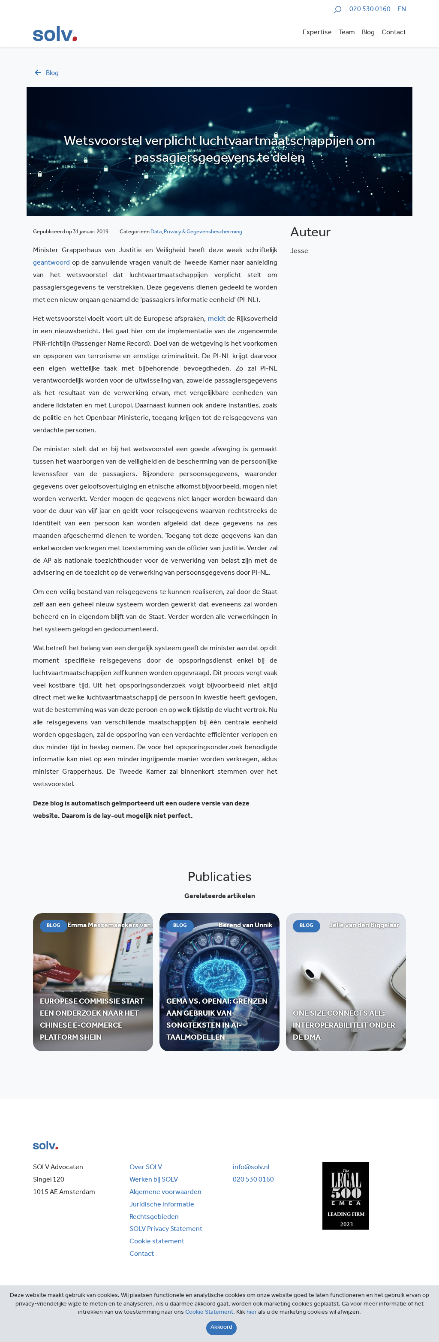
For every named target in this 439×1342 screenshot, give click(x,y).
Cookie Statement (209, 1313)
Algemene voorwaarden (165, 1192)
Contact (394, 33)
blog (52, 73)
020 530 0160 (370, 9)
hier (252, 1313)
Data (156, 232)
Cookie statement (156, 1242)
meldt (217, 319)
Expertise (317, 33)
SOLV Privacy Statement (165, 1229)
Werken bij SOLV (153, 1180)
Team (347, 33)
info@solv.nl (251, 1167)
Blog (368, 33)
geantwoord (51, 263)
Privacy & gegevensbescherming (203, 232)
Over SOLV (145, 1167)
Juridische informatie (161, 1205)
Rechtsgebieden (154, 1217)
